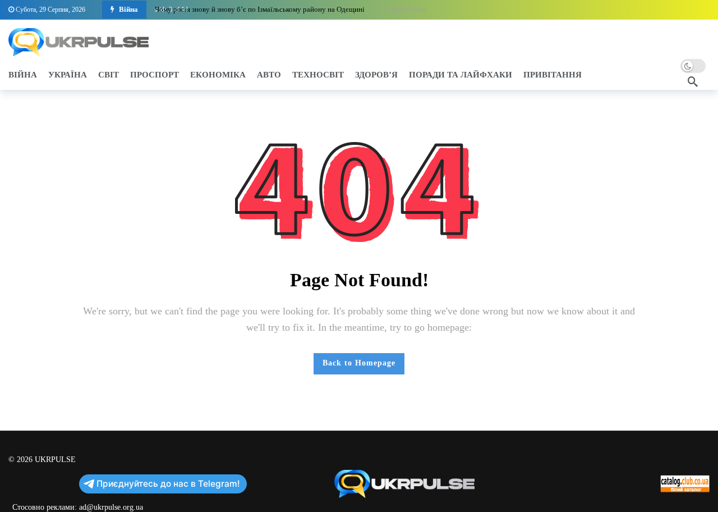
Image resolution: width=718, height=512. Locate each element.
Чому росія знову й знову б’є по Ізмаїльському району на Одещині (260, 9)
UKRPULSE (55, 459)
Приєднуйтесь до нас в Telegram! (168, 483)
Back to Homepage (359, 363)
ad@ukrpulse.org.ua (111, 507)
